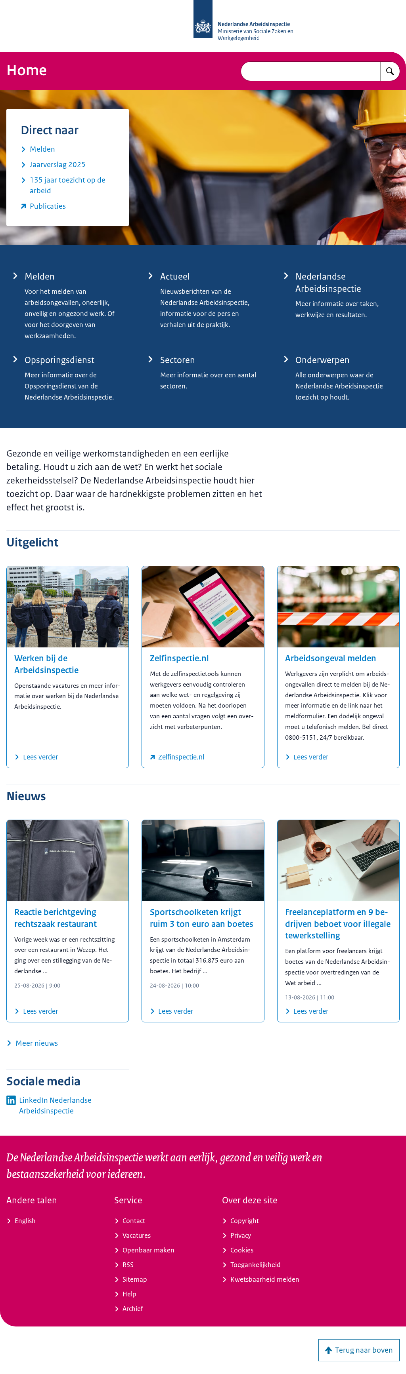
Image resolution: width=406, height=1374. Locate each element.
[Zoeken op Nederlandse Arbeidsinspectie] (390, 71)
